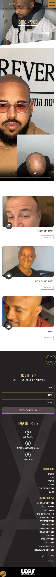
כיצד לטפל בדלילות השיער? (45, 514)
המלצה (50, 331)
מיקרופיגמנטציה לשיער (46, 546)
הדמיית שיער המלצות (47, 528)
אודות (52, 477)
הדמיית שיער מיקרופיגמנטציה (44, 550)
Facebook (50, 561)
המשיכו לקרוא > (47, 237)
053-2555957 (28, 436)
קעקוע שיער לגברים (47, 539)
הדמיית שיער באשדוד (47, 517)
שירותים (51, 481)
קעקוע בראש (49, 543)
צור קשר (51, 492)
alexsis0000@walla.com (28, 448)
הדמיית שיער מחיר (47, 525)
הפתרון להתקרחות (48, 507)
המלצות (51, 484)
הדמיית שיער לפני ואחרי (46, 488)
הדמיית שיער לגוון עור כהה (45, 503)
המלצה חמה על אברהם (44, 281)
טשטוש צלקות (49, 510)
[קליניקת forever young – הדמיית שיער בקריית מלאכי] (14, 4)
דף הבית (51, 474)
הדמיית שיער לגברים (47, 521)
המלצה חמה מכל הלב (45, 231)
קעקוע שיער (50, 535)
